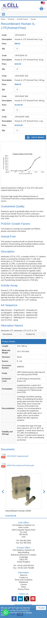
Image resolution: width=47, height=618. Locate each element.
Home (3, 19)
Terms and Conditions (23, 580)
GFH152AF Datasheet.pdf (17, 456)
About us (23, 575)
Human (33, 19)
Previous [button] (3, 492)
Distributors (23, 582)
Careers (23, 584)
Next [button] (44, 492)
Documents (7, 334)
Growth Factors (22, 19)
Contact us (23, 577)
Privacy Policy (23, 589)
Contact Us (30, 334)
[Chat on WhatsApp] (5, 612)
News (23, 587)
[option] (23, 495)
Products (11, 19)
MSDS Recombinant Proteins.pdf (20, 465)
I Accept (41, 608)
